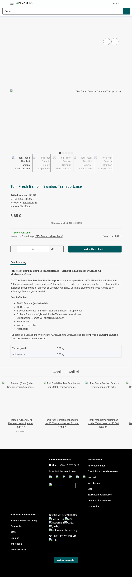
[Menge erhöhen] (60, 249)
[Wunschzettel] (103, 3)
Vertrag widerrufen (66, 560)
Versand (77, 222)
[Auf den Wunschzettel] (114, 41)
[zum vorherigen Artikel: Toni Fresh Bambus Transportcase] (111, 24)
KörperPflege (30, 202)
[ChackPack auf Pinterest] (65, 477)
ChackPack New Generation (103, 471)
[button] (97, 3)
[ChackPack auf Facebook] (51, 477)
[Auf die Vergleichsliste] (106, 41)
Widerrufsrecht (18, 549)
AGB (13, 532)
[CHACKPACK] (24, 3)
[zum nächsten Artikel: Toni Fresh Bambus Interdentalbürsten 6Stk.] (118, 24)
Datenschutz (17, 526)
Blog (90, 488)
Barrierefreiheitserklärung (23, 520)
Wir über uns (94, 483)
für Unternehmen (96, 465)
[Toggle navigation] (12, 2)
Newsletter (93, 506)
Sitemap (14, 538)
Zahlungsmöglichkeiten (100, 494)
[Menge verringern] (14, 249)
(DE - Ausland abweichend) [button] (49, 236)
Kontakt (92, 477)
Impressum (16, 543)
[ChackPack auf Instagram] (72, 477)
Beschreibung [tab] (18, 262)
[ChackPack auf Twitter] (58, 477)
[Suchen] (126, 11)
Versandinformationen (99, 500)
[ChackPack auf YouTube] (78, 477)
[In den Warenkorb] (12, 34)
